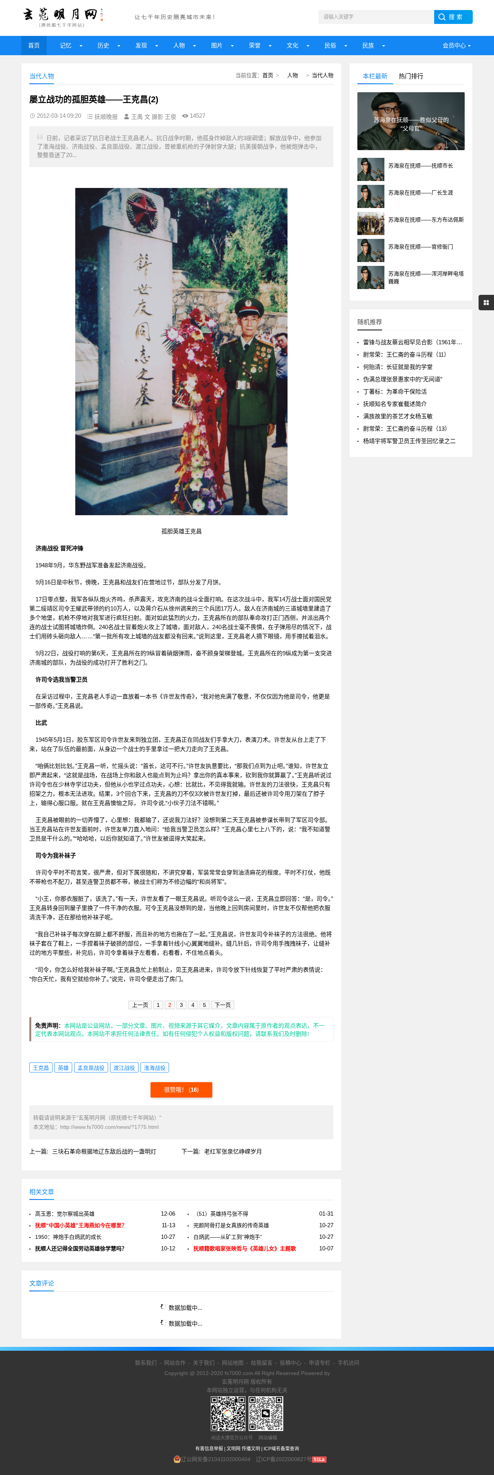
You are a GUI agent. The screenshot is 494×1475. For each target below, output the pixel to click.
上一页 (140, 1005)
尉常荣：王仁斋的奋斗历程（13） (406, 428)
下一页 (223, 1005)
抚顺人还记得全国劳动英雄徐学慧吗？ (81, 1248)
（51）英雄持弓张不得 (220, 1214)
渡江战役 (124, 1068)
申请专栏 (319, 1363)
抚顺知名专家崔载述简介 (395, 404)
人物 (179, 45)
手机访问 (348, 1363)
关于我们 (204, 1363)
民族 (368, 45)
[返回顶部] (478, 1319)
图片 (217, 45)
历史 (103, 45)
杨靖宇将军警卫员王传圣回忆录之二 (409, 441)
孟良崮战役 (91, 1068)
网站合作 (175, 1363)
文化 (293, 45)
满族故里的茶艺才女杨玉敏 (398, 416)
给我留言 (261, 1363)
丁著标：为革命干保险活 (395, 391)
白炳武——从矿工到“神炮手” (227, 1237)
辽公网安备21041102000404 (215, 1459)
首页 (34, 45)
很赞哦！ (176, 1089)
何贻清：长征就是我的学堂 (398, 367)
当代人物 (322, 75)
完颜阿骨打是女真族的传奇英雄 (231, 1225)
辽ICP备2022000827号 (284, 1459)
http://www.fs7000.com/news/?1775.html (109, 1127)
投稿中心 (290, 1363)
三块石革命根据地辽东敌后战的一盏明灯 (104, 1151)
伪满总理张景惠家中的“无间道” (402, 379)
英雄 (63, 1068)
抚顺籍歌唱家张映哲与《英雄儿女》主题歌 (244, 1248)
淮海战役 (155, 1068)
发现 (141, 45)
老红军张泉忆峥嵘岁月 (233, 1151)
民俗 (330, 45)
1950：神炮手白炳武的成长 (68, 1237)
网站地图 (233, 1363)
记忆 (66, 45)
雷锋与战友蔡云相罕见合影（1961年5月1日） (421, 342)
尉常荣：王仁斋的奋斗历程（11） (406, 354)
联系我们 (146, 1363)
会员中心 (454, 45)
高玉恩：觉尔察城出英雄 (65, 1214)
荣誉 (255, 45)
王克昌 (41, 1068)
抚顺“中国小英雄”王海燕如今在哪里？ (81, 1225)
